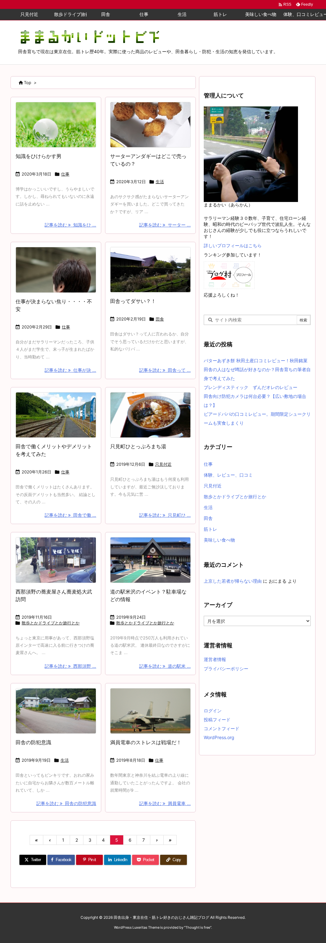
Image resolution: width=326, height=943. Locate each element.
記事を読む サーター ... (165, 224)
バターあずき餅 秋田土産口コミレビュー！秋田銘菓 (256, 360)
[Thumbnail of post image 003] (150, 269)
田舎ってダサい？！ (133, 301)
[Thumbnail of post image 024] (56, 711)
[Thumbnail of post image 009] (56, 125)
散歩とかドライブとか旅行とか (51, 622)
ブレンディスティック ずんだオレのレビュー (250, 387)
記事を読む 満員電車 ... (165, 803)
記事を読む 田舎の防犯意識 (66, 803)
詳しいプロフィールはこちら (233, 245)
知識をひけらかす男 (38, 156)
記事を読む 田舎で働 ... (70, 515)
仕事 (65, 173)
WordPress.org (219, 737)
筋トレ (210, 529)
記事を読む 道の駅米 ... (165, 666)
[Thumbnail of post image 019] (150, 125)
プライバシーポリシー (226, 668)
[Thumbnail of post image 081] (150, 560)
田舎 (160, 318)
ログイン (213, 710)
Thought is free (197, 927)
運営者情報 (215, 659)
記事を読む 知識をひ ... (70, 224)
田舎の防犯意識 (33, 742)
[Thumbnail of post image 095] (150, 415)
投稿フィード (217, 719)
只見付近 (163, 464)
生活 (160, 181)
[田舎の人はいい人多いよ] (56, 270)
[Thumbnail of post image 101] (56, 415)
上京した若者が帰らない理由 (233, 581)
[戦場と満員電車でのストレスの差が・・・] (150, 711)
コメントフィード (221, 728)
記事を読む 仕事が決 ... (70, 370)
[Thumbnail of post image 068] (56, 560)
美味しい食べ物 (219, 540)
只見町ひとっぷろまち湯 (138, 446)
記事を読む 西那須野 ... (70, 666)
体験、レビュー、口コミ (228, 475)
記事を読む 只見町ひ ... (165, 515)
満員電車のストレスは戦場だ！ (145, 742)
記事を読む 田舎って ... (165, 370)
